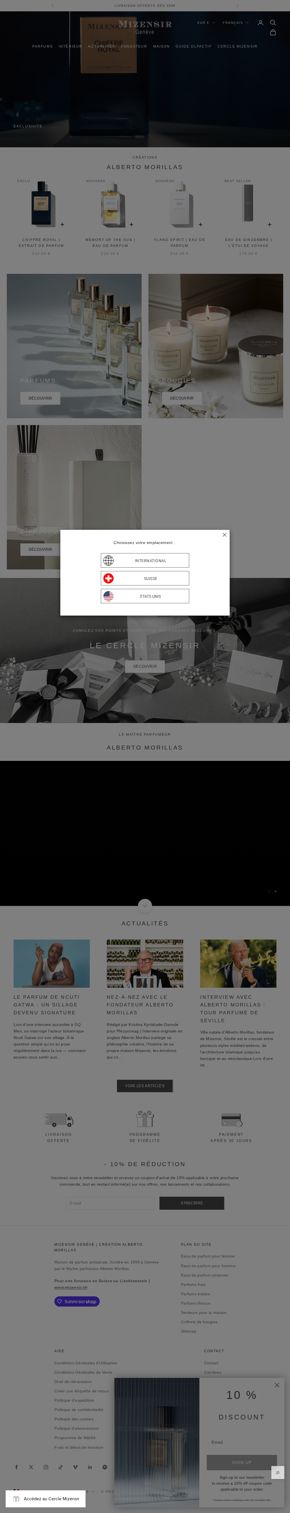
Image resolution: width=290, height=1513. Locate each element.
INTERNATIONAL (151, 560)
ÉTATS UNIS (150, 596)
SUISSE (150, 578)
